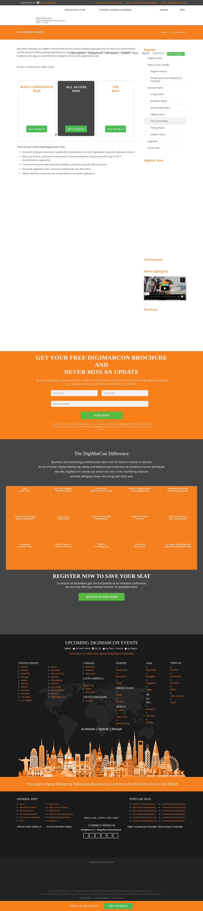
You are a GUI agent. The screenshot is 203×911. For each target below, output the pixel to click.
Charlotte (25, 673)
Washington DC (58, 696)
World (173, 702)
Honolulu (25, 690)
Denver (24, 683)
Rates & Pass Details (158, 64)
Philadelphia (56, 680)
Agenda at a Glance (28, 807)
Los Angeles (27, 700)
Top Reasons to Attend (29, 817)
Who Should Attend (28, 814)
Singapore (151, 683)
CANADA (88, 663)
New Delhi (151, 669)
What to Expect (26, 810)
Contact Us (54, 820)
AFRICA (121, 706)
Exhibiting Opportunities (59, 817)
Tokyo (149, 689)
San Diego (56, 686)
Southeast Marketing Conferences (145, 817)
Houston (25, 693)
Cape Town (121, 716)
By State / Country (114, 648)
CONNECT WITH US (101, 825)
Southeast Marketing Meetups (174, 810)
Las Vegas (26, 696)
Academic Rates (159, 100)
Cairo (121, 710)
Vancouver (91, 673)
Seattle (54, 693)
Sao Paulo (90, 692)
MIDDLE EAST (125, 688)
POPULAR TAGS (140, 799)
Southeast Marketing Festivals (174, 804)
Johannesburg (122, 723)
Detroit (24, 686)
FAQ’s (21, 820)
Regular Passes (159, 71)
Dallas (24, 680)
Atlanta (24, 666)
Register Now (153, 160)
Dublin (119, 683)
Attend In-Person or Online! (108, 2)
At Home (174, 682)
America (174, 669)
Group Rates (157, 94)
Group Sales (154, 147)
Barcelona (121, 676)
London (89, 700)
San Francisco (57, 690)
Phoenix (55, 683)
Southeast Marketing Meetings (174, 807)
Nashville (55, 670)
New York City (57, 673)
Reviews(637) (172, 9)
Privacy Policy (85, 897)
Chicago (25, 676)
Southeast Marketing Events (145, 804)
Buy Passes (54, 804)
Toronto (90, 670)
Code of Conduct (101, 897)
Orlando (55, 676)
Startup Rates (158, 127)
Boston (24, 670)
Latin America (176, 696)
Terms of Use (118, 897)
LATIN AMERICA (93, 678)
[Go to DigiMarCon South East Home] (26, 23)
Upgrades (153, 141)
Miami (54, 666)
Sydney (149, 722)
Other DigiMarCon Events (174, 2)
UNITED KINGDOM (95, 697)
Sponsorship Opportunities (61, 814)
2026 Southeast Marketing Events (145, 807)
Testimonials (153, 260)
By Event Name (83, 648)
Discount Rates (155, 87)
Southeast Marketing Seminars (174, 814)
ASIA (149, 663)
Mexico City (88, 685)
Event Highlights (156, 271)
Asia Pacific (175, 676)
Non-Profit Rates (159, 120)
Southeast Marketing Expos (144, 820)
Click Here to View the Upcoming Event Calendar (101, 653)
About (22, 804)
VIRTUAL (176, 662)
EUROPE (121, 663)
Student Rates (158, 134)
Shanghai (150, 676)
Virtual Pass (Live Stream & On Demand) (166, 79)
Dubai (119, 694)
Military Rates (158, 114)
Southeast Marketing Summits (174, 817)
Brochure (150, 310)
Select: (67, 648)
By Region (132, 648)
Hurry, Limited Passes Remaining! (141, 2)
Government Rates (160, 107)
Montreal (90, 666)
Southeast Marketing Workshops (174, 820)
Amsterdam (121, 669)
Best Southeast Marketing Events (145, 810)
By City (98, 648)
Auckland (150, 709)
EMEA (173, 689)
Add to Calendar (48, 2)
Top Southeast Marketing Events (145, 814)
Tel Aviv (119, 701)
